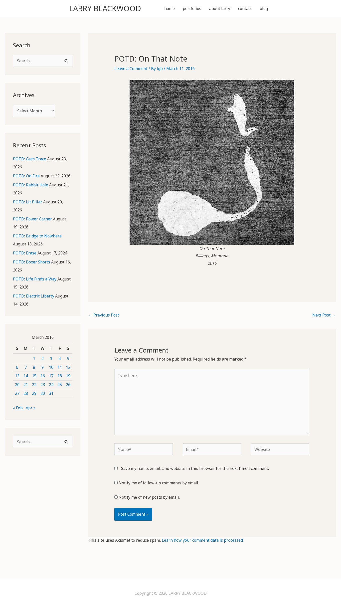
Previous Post (103, 315)
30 (42, 393)
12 (68, 367)
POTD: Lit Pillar (27, 202)
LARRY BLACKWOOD (105, 8)
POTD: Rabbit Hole (30, 185)
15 (34, 376)
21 (25, 384)
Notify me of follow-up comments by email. (159, 483)
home (169, 8)
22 (34, 384)
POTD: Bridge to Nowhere (37, 236)
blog (264, 8)
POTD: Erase (24, 253)
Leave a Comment (131, 68)
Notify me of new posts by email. (149, 497)
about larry (219, 8)
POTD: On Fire (26, 176)
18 (59, 376)
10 (51, 367)
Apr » (30, 408)
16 (42, 376)
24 (51, 384)
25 (59, 384)
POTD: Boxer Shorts (31, 262)
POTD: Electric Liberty (33, 296)
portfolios (192, 8)
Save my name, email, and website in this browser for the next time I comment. (195, 468)
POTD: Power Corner (32, 219)
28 (25, 393)
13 (17, 376)
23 (42, 384)
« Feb (18, 408)
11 (59, 367)
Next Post (324, 315)
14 (25, 376)
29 (34, 393)
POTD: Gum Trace (29, 159)
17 (51, 376)
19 (68, 376)
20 (17, 384)
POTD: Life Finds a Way (34, 279)
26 (68, 384)
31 (51, 393)
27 (17, 393)
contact (245, 8)
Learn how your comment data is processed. (203, 540)
